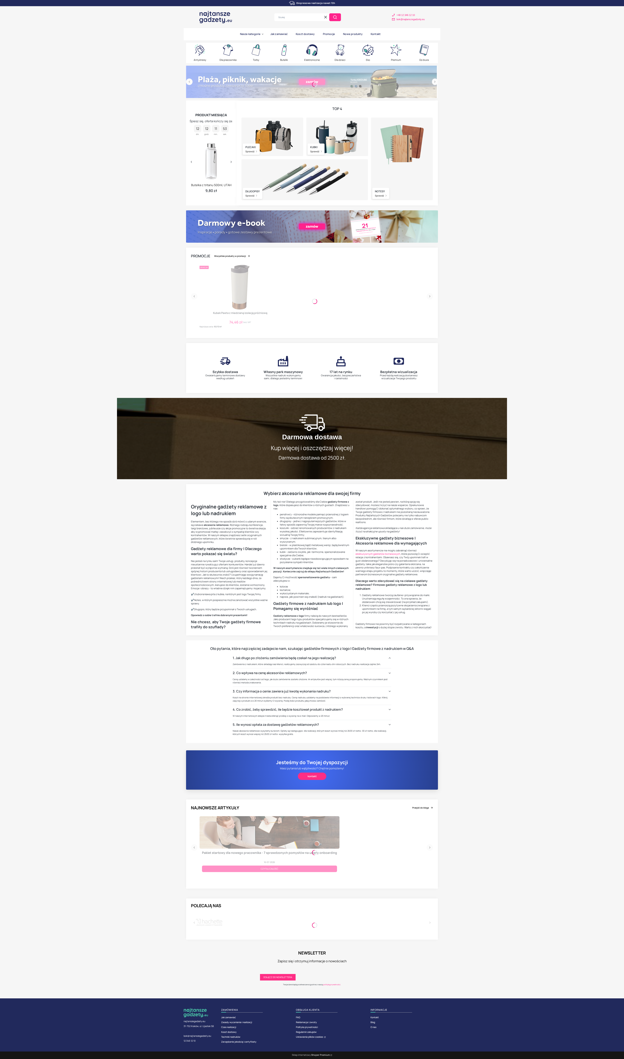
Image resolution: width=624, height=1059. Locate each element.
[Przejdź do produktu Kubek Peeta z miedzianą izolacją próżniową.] (240, 287)
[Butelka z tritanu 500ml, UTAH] (211, 160)
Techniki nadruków (230, 1036)
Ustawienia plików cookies (310, 1036)
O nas (373, 1027)
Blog (372, 1022)
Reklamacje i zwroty (306, 1022)
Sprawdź (250, 151)
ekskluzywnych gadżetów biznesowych (378, 554)
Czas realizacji (228, 1027)
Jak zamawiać (228, 1017)
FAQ (298, 1017)
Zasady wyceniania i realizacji (236, 1022)
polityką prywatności (331, 984)
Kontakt (374, 1017)
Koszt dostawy (229, 1031)
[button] (335, 17)
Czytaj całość (269, 868)
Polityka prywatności (307, 1027)
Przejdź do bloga (420, 807)
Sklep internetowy (311, 1054)
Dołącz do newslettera (277, 977)
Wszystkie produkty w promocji (230, 256)
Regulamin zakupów (306, 1031)
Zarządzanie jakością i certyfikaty (238, 1041)
